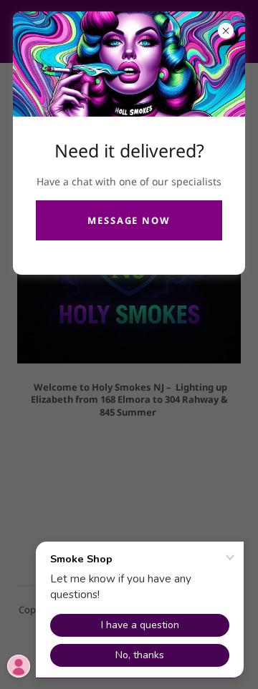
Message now (128, 220)
